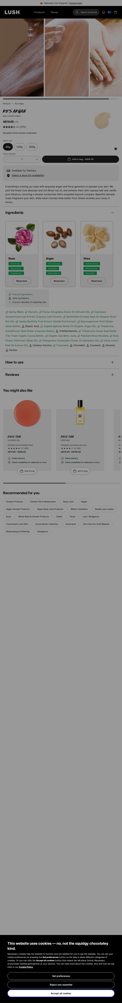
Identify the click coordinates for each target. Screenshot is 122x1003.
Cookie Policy (26, 967)
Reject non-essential (61, 984)
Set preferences (61, 976)
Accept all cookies (61, 993)
